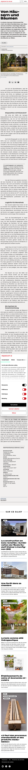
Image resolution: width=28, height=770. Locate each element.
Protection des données (18, 760)
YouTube (3, 766)
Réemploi (6, 565)
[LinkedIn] (12, 82)
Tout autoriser (14, 405)
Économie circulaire (10, 567)
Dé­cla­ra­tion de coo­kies (7, 762)
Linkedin (6, 766)
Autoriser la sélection (14, 409)
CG (9, 760)
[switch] (24, 389)
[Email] (15, 82)
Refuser (14, 413)
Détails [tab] (13, 360)
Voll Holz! (3, 500)
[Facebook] (9, 82)
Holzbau (4, 42)
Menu (25, 1)
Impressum (4, 760)
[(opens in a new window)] (18, 82)
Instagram (10, 766)
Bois (5, 520)
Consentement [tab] (5, 360)
